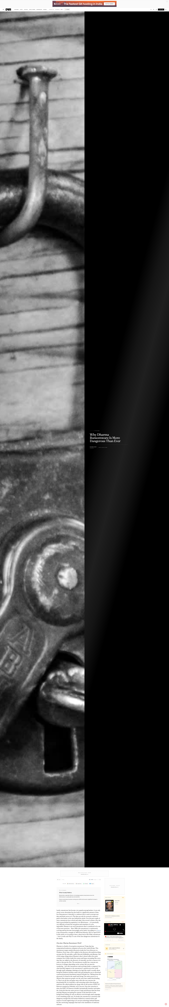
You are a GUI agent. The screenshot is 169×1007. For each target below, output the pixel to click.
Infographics (39, 9)
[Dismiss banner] (167, 1)
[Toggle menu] (3, 9)
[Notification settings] (154, 9)
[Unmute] (108, 940)
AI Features (96, 430)
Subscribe (161, 9)
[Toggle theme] (151, 9)
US (62, 9)
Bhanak (45, 9)
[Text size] (98, 879)
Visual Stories (32, 9)
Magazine (16, 9)
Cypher (67, 9)
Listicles (26, 9)
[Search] (156, 9)
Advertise (57, 9)
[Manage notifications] (166, 1004)
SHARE (92, 879)
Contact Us (51, 9)
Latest (21, 9)
